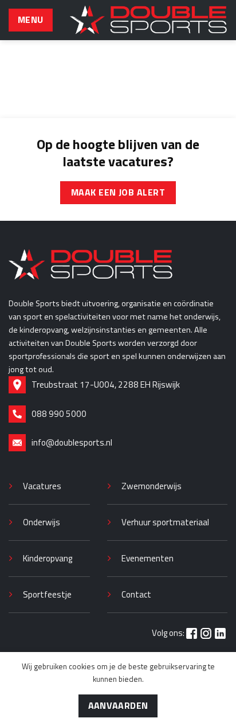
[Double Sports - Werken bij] (148, 20)
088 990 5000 (59, 413)
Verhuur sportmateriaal (165, 522)
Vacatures (42, 486)
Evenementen (147, 558)
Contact (136, 594)
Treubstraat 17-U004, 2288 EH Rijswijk (106, 384)
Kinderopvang (47, 558)
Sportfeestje (47, 594)
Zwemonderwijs (151, 486)
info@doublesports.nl (72, 442)
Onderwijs (41, 522)
